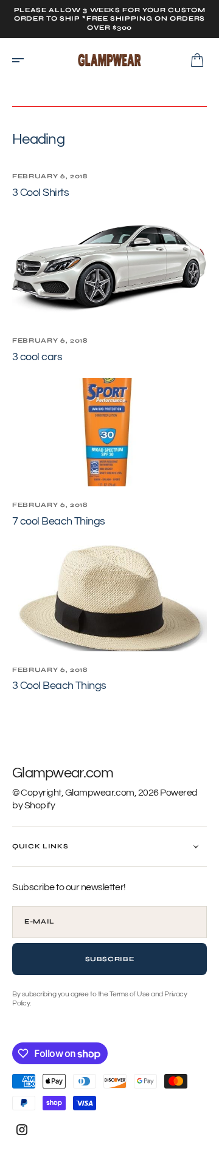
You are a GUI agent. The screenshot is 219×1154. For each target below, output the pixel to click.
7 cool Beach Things (58, 521)
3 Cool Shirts (40, 192)
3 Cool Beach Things (59, 685)
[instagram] (22, 1129)
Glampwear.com (99, 792)
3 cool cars (37, 357)
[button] (22, 60)
